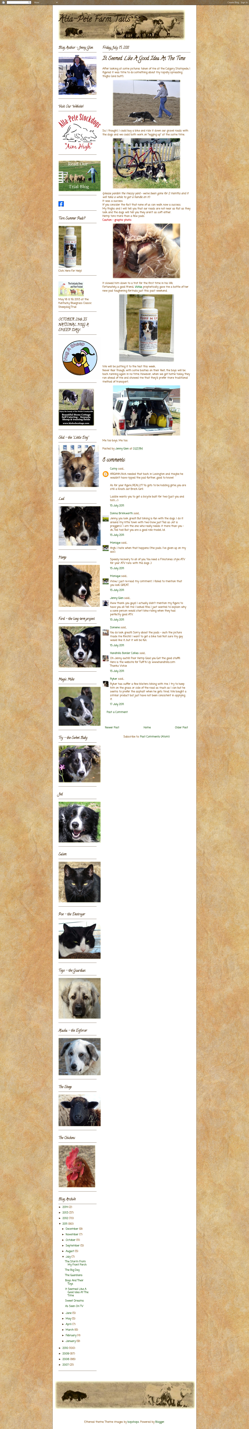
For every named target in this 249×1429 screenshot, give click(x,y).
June (69, 1313)
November (72, 1235)
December (72, 1229)
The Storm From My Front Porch (76, 1263)
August (70, 1251)
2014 (66, 1207)
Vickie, (138, 287)
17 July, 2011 (117, 704)
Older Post (181, 728)
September (73, 1246)
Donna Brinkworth (121, 513)
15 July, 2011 (117, 506)
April (69, 1324)
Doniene (115, 628)
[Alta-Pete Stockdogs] (61, 206)
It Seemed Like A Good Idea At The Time (76, 1292)
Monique (115, 543)
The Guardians (73, 1275)
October (71, 1240)
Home (147, 728)
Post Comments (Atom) (155, 737)
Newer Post (112, 728)
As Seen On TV (74, 1306)
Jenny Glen (116, 598)
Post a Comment (117, 712)
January (71, 1341)
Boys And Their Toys (74, 1282)
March (70, 1330)
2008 (66, 1359)
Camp (113, 469)
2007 (66, 1365)
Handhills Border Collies (124, 653)
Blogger (159, 1422)
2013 (66, 1213)
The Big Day (72, 1270)
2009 (66, 1354)
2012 (66, 1218)
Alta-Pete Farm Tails (94, 20)
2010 (66, 1348)
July (68, 1257)
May (69, 1319)
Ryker (113, 679)
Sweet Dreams (74, 1301)
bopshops (133, 1422)
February (71, 1335)
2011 (65, 1224)
